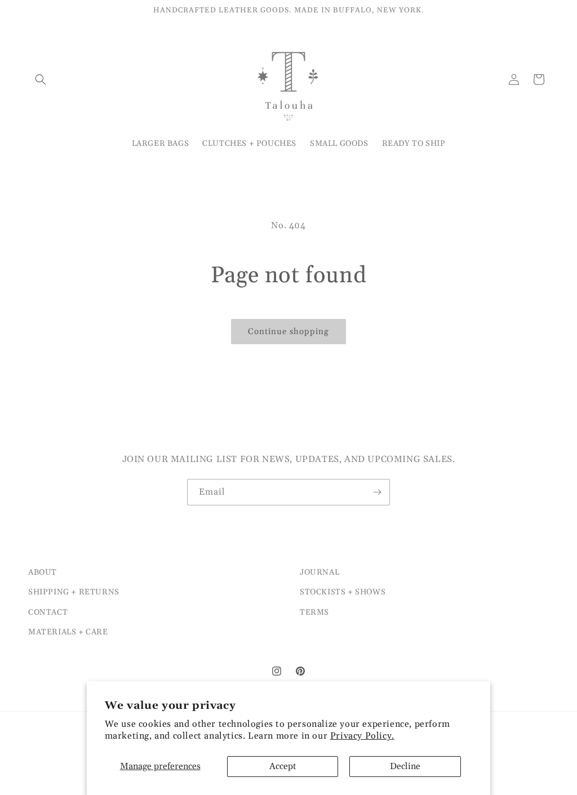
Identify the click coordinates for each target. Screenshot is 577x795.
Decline (405, 766)
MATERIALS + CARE (68, 632)
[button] (40, 79)
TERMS (314, 612)
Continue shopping (288, 331)
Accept (282, 766)
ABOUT (42, 572)
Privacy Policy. (362, 735)
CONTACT (48, 612)
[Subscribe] (377, 492)
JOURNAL (319, 572)
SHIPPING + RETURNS (73, 592)
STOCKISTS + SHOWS (342, 592)
